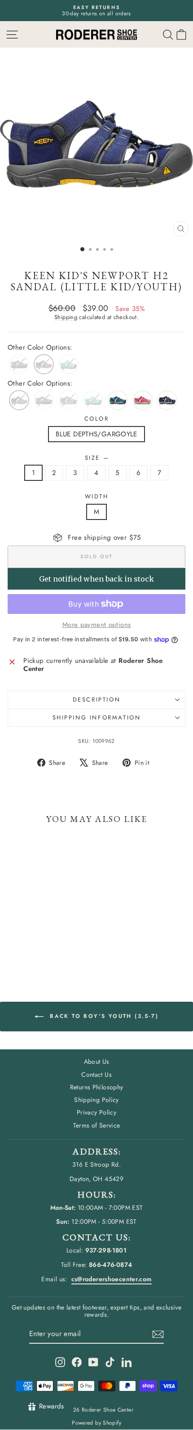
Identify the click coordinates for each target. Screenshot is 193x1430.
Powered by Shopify (96, 1423)
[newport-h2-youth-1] (142, 400)
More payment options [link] (96, 625)
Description (97, 699)
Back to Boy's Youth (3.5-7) (102, 1016)
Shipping (65, 317)
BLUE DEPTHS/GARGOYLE (96, 434)
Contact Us (96, 1074)
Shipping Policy (96, 1099)
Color (96, 418)
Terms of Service (96, 1125)
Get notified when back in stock (96, 578)
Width (97, 496)
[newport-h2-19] (117, 400)
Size (97, 458)
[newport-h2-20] (167, 400)
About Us (97, 1061)
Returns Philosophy (96, 1087)
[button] (181, 34)
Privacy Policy (96, 1112)
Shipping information (97, 717)
